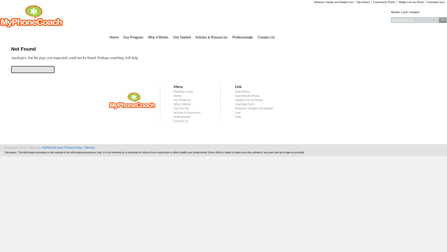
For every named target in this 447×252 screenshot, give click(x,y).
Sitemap (89, 147)
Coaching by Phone (384, 2)
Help (238, 117)
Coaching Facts (436, 2)
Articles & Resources (211, 37)
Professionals (242, 37)
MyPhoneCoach (53, 147)
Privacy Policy (73, 147)
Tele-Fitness (363, 2)
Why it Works (158, 37)
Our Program (133, 37)
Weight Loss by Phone (411, 2)
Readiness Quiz (183, 92)
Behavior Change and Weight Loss (333, 2)
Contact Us (266, 37)
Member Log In (399, 12)
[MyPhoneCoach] (31, 26)
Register (415, 12)
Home (114, 37)
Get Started (182, 37)
